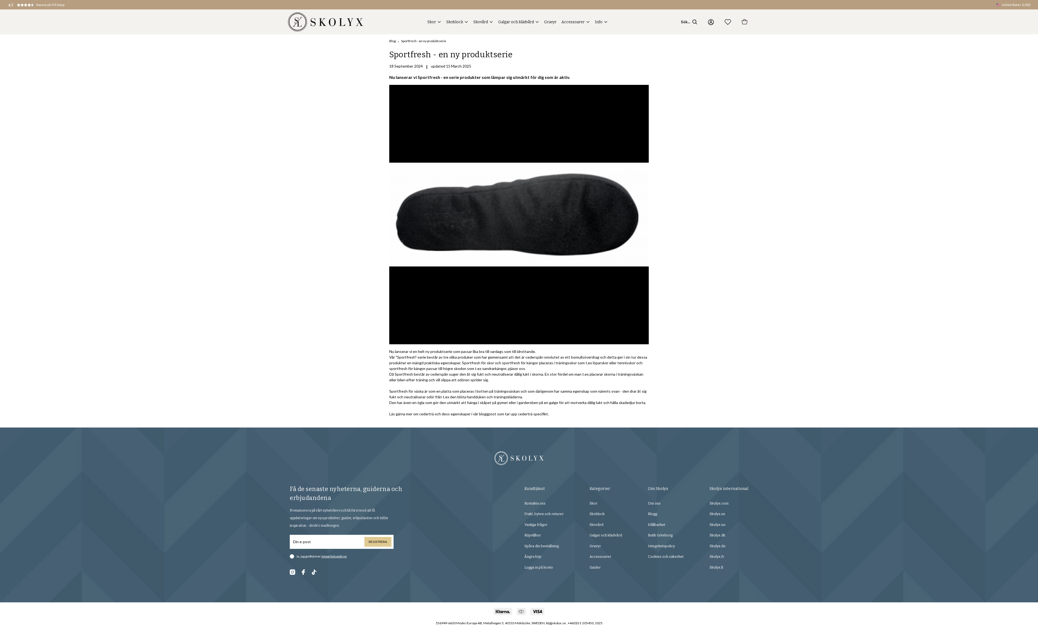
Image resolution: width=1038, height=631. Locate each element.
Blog (392, 41)
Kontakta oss (534, 503)
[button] (42, 4)
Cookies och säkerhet (666, 557)
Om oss (654, 503)
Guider (595, 567)
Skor (431, 22)
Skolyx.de (718, 546)
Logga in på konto (538, 567)
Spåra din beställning (541, 546)
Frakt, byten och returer (544, 514)
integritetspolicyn (334, 556)
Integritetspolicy (661, 546)
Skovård (480, 22)
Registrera (378, 542)
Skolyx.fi (716, 567)
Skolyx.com (719, 503)
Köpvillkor (532, 535)
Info (599, 22)
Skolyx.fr (717, 557)
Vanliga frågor (535, 525)
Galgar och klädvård (516, 22)
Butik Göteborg (660, 535)
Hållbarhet (656, 525)
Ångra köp (532, 557)
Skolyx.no (718, 525)
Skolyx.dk (717, 535)
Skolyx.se (717, 514)
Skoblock (454, 22)
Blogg (652, 514)
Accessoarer (573, 22)
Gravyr (550, 22)
